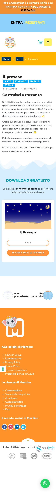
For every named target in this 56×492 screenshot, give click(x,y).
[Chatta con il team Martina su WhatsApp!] (45, 483)
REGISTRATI (35, 22)
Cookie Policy (12, 366)
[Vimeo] (23, 427)
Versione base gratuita (17, 394)
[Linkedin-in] (17, 427)
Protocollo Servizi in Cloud (19, 373)
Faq (7, 409)
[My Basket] (39, 42)
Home (6, 59)
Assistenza (11, 398)
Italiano (20, 81)
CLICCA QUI (28, 10)
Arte (19, 59)
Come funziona (13, 390)
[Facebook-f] (4, 427)
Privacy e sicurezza (15, 405)
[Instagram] (11, 427)
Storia (9, 85)
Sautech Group (13, 354)
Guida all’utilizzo (14, 401)
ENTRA (17, 22)
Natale (35, 81)
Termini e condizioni (16, 369)
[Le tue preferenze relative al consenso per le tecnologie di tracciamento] (3, 369)
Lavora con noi (13, 358)
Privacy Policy (12, 362)
